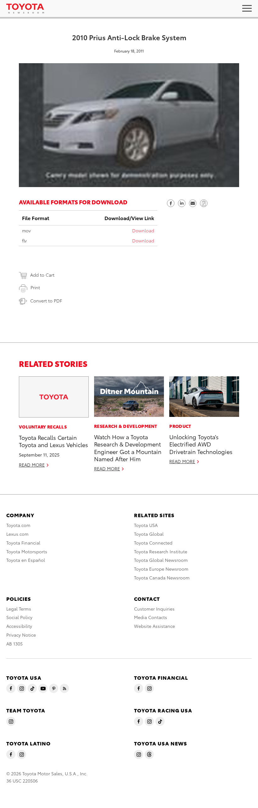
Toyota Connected (153, 543)
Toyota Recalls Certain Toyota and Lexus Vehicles (53, 440)
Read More (32, 465)
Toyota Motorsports (26, 551)
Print (35, 287)
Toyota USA (146, 525)
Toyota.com (18, 525)
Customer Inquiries (154, 609)
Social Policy (19, 617)
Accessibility (19, 626)
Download (143, 230)
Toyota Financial (23, 543)
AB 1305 (14, 643)
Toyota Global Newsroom (161, 560)
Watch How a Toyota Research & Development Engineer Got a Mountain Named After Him (127, 447)
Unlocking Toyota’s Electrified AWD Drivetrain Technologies (201, 444)
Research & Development (125, 426)
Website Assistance (154, 626)
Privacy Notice (21, 635)
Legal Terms (18, 609)
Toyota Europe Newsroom (161, 569)
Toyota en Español (25, 560)
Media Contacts (150, 617)
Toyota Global (149, 534)
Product (180, 426)
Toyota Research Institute (160, 551)
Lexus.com (17, 534)
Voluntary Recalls (43, 426)
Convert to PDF (46, 300)
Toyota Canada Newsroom (162, 577)
